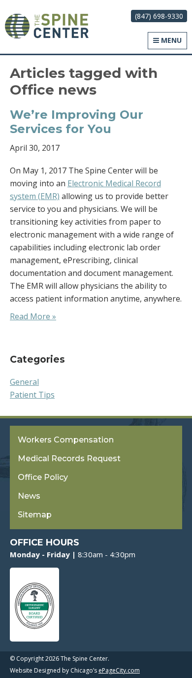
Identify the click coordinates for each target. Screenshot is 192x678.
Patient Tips (32, 394)
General (24, 381)
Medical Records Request (69, 458)
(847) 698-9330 (159, 16)
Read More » (33, 316)
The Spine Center (47, 26)
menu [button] (170, 40)
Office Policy (43, 477)
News (29, 496)
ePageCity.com (119, 670)
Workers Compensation (66, 439)
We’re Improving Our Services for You (76, 121)
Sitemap (35, 514)
